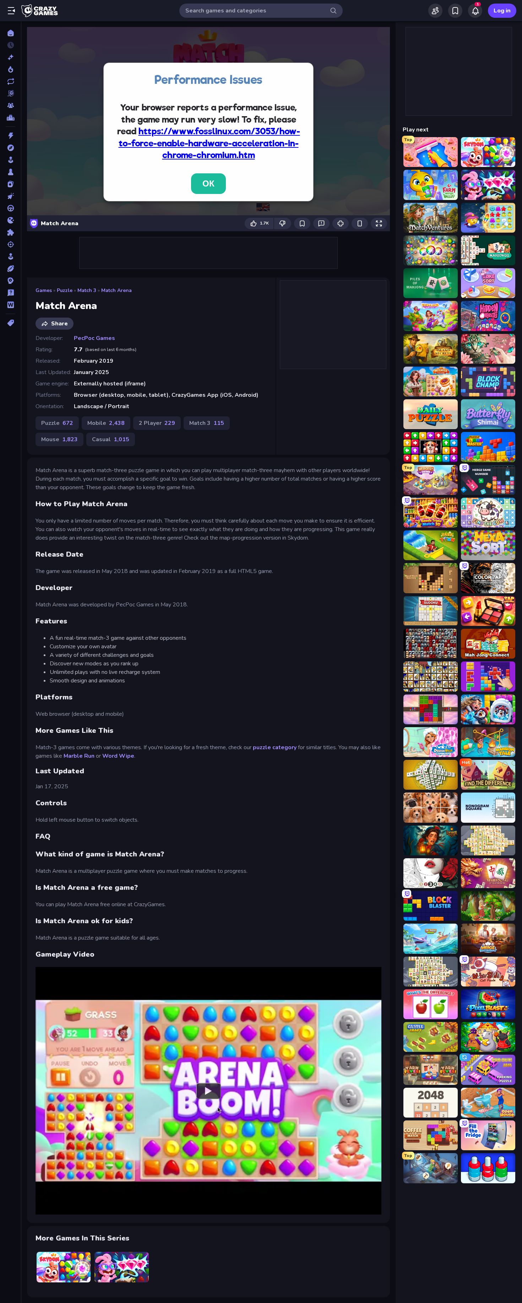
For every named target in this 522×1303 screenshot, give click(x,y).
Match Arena (116, 290)
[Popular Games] (10, 69)
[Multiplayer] (10, 105)
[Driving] (10, 208)
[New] (10, 57)
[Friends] (435, 11)
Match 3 (86, 290)
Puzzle (64, 290)
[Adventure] (10, 148)
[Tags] (10, 323)
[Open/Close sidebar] (11, 10)
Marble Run (79, 756)
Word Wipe (118, 756)
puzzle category (275, 747)
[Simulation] (10, 256)
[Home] (10, 33)
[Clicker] (10, 196)
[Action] (10, 136)
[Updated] (10, 81)
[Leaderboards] (10, 118)
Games (44, 290)
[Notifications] (475, 11)
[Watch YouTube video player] (208, 1090)
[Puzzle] (10, 232)
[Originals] (10, 93)
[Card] (10, 184)
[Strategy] (10, 281)
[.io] (10, 220)
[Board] (10, 172)
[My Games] (455, 11)
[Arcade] (10, 160)
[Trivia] (10, 293)
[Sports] (10, 269)
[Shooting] (10, 244)
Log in (502, 11)
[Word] (10, 305)
